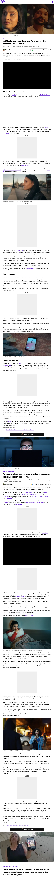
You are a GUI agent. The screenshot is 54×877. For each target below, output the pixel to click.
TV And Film (8, 430)
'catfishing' (48, 127)
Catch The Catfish (23, 363)
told (10, 365)
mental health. (19, 504)
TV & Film (17, 469)
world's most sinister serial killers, (31, 494)
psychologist (6, 502)
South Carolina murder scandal (39, 496)
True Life (32, 430)
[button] (50, 50)
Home (4, 35)
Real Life (26, 430)
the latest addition (29, 492)
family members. (29, 615)
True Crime (8, 825)
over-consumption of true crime (35, 502)
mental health (27, 254)
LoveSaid (5, 365)
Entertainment (10, 35)
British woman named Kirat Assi (12, 170)
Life (29, 430)
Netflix (17, 35)
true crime (45, 533)
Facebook (20, 250)
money (7, 133)
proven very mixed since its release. (34, 277)
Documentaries (17, 430)
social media (30, 268)
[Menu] (52, 2)
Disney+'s (5, 496)
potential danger (19, 596)
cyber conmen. (25, 165)
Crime (22, 430)
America (9, 498)
